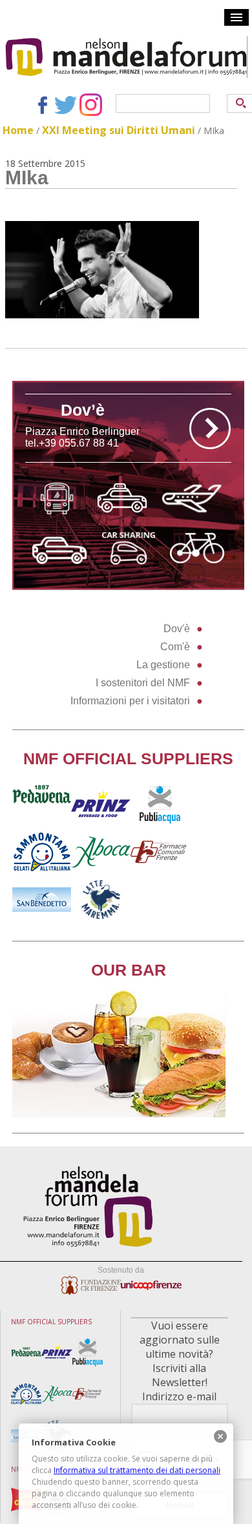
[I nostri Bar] (119, 1113)
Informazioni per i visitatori (130, 700)
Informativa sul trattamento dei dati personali (137, 1470)
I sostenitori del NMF (143, 682)
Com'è (175, 646)
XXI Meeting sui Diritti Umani (118, 130)
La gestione (163, 664)
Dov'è (176, 628)
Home (18, 130)
